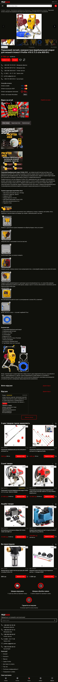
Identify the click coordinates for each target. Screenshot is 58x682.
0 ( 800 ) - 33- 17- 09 (9, 73)
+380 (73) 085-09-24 (10, 79)
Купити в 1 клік (5, 59)
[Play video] (15, 110)
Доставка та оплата (8, 664)
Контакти (5, 656)
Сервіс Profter (7, 661)
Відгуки (5, 659)
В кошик (15, 59)
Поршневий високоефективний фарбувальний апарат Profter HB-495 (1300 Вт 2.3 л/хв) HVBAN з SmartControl (42, 491)
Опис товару (6, 123)
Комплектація (26, 123)
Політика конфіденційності (10, 669)
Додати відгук (47, 385)
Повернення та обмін (9, 671)
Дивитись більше (29, 417)
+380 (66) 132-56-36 (9, 65)
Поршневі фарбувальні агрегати (39, 10)
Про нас (5, 666)
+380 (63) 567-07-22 (9, 68)
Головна (3, 10)
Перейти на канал (46, 100)
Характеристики (15, 123)
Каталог (8, 10)
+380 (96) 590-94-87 (10, 70)
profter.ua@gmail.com (10, 76)
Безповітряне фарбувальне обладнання (20, 10)
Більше (4, 403)
